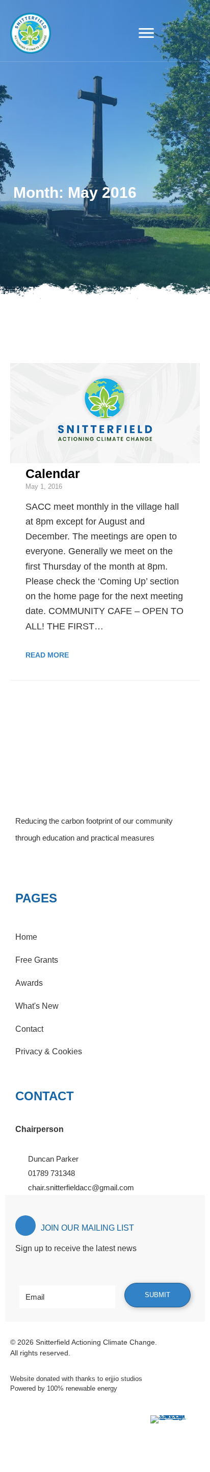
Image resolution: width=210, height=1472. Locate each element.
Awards (29, 983)
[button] (23, 863)
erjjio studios (123, 1379)
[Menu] (146, 33)
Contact (29, 1029)
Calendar (52, 473)
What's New (37, 1006)
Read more (47, 655)
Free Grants (36, 960)
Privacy (28, 1051)
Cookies (67, 1051)
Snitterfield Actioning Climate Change (95, 1342)
